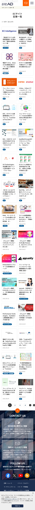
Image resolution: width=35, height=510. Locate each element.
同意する (17, 506)
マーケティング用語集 (23, 490)
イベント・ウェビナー (23, 483)
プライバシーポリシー (11, 499)
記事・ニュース (8, 483)
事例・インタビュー (9, 490)
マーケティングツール (9, 487)
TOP (3, 7)
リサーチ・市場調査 (23, 487)
